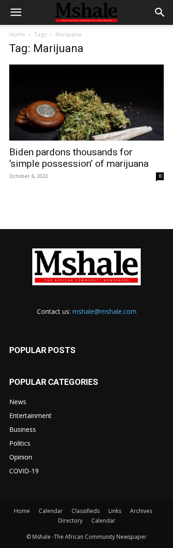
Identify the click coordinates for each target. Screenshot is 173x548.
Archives (141, 511)
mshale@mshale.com (104, 311)
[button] (15, 12)
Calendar (51, 511)
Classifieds (86, 511)
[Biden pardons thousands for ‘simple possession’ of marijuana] (86, 103)
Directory (70, 520)
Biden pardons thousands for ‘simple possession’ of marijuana (79, 158)
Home (17, 34)
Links (114, 511)
